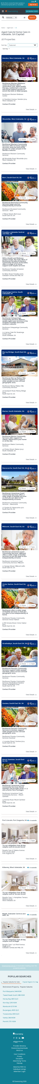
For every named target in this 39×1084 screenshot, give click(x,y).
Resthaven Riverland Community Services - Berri (14, 209)
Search (32, 17)
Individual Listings (19, 1069)
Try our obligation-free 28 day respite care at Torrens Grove (14, 893)
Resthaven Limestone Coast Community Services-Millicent (13, 562)
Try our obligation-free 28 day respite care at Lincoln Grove (14, 846)
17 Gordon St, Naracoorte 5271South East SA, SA (13, 508)
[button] (4, 72)
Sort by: (4, 45)
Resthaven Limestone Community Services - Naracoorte (14, 503)
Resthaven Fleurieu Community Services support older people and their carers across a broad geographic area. (14, 671)
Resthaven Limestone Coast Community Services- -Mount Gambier (12, 795)
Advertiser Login (19, 1071)
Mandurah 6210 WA (10, 1006)
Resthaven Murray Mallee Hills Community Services (13, 386)
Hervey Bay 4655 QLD (10, 999)
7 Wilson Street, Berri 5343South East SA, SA (11, 214)
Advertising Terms (19, 1061)
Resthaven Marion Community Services (13, 445)
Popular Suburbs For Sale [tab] (11, 982)
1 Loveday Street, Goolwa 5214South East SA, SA (13, 742)
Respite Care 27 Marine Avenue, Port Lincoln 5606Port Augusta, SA (13, 851)
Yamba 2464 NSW (9, 1018)
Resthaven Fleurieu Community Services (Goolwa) (13, 737)
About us (19, 1050)
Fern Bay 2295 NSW (10, 1003)
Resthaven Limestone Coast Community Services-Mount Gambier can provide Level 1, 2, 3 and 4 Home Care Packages (15, 788)
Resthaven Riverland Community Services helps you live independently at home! (15, 204)
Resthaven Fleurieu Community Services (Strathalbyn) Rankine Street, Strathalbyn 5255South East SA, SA (13, 684)
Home (3, 28)
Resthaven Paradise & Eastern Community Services (13, 269)
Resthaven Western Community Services (13, 154)
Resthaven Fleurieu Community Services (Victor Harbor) (13, 619)
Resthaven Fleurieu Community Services (13, 677)
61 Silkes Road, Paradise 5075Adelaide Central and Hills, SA (12, 274)
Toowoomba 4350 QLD (11, 1014)
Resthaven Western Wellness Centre (12, 95)
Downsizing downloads (19, 1048)
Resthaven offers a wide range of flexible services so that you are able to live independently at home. (15, 612)
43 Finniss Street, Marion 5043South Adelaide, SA (12, 450)
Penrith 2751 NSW (9, 1021)
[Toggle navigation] (2, 11)
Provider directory (19, 1046)
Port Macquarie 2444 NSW (12, 991)
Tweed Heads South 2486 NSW (14, 995)
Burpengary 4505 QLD (11, 1010)
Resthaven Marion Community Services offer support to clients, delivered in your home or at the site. (14, 439)
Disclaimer (19, 1059)
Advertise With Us (19, 1067)
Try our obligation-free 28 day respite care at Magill (14, 940)
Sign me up (33, 4)
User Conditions (19, 1054)
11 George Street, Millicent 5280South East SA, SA (13, 567)
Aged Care (10, 28)
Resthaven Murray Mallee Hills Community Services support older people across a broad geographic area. (14, 380)
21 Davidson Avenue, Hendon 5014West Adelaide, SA (14, 100)
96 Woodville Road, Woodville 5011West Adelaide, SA (14, 159)
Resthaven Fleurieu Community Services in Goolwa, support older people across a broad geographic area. (14, 731)
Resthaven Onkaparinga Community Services (15, 328)
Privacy (19, 1056)
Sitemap (19, 1063)
